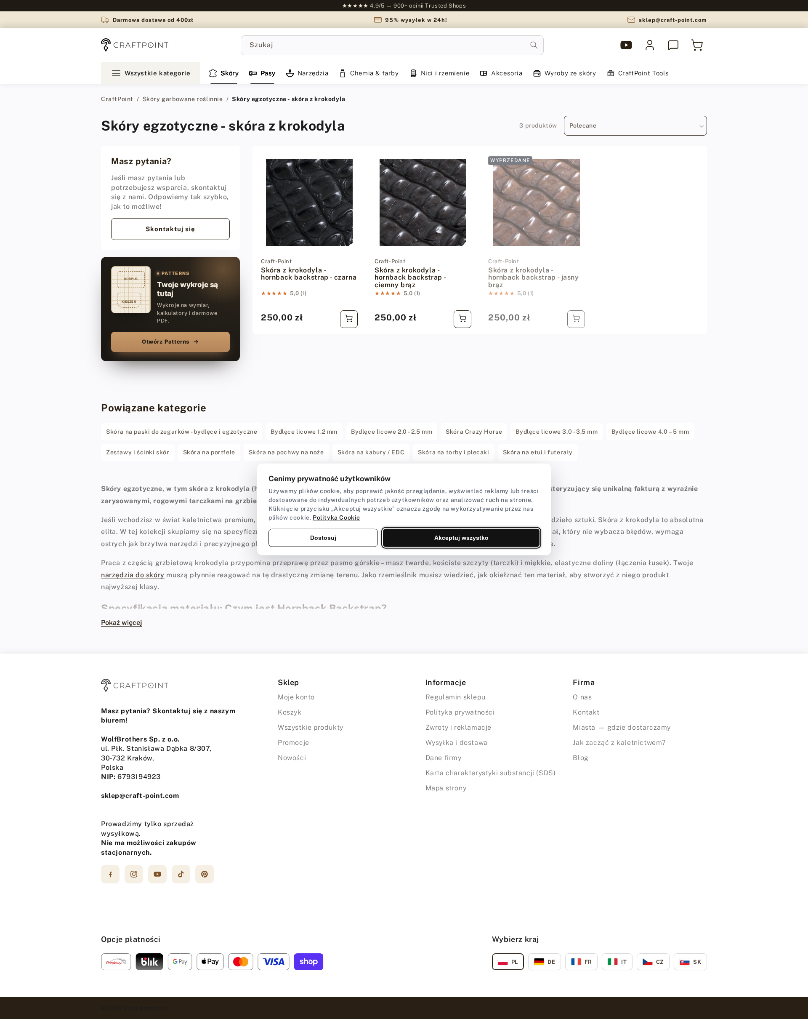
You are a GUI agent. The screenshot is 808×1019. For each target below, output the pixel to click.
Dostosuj (323, 537)
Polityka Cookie (336, 517)
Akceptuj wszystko (461, 537)
